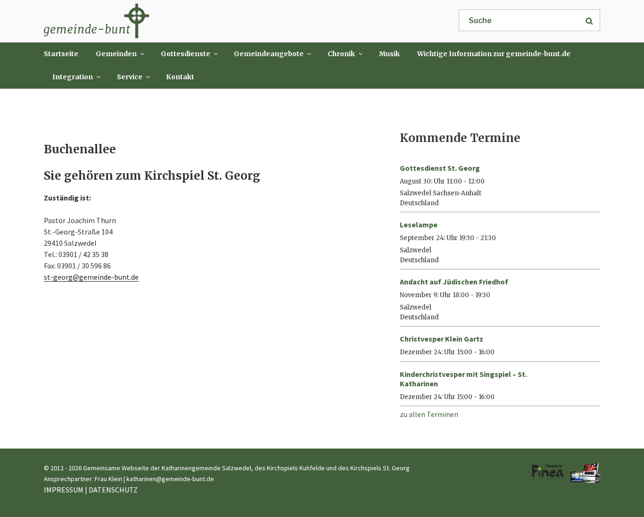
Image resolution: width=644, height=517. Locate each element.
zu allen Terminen (429, 414)
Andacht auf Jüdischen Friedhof (454, 281)
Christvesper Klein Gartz (441, 338)
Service (129, 77)
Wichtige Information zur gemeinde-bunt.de (493, 54)
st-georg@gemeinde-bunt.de (91, 277)
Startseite (61, 54)
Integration (72, 77)
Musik (389, 54)
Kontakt (180, 77)
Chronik (341, 54)
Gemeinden (116, 54)
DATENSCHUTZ (113, 489)
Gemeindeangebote (269, 54)
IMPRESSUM (63, 489)
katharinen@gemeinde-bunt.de (170, 479)
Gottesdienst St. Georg (440, 168)
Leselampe (419, 224)
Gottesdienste (185, 54)
